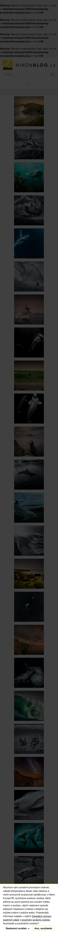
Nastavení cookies (16, 928)
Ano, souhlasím (43, 928)
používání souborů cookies (36, 919)
